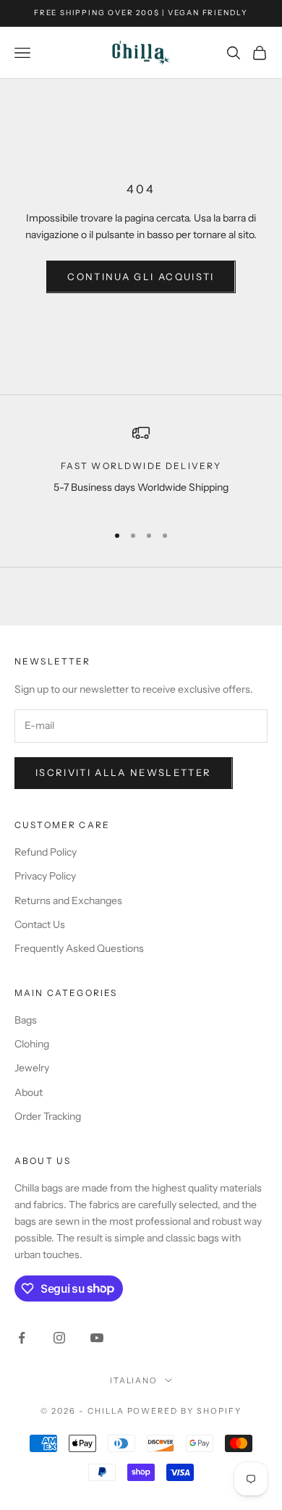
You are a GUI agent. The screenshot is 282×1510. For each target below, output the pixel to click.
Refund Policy (45, 852)
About (28, 1092)
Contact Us (39, 924)
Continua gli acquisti (140, 276)
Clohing (31, 1043)
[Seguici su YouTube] (97, 1337)
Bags (25, 1019)
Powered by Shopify (184, 1411)
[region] (141, 467)
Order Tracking (47, 1116)
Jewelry (31, 1067)
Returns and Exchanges (68, 900)
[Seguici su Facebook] (21, 1337)
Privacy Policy (45, 875)
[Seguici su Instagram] (59, 1337)
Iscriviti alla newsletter (123, 772)
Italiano (134, 1380)
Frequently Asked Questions (79, 948)
